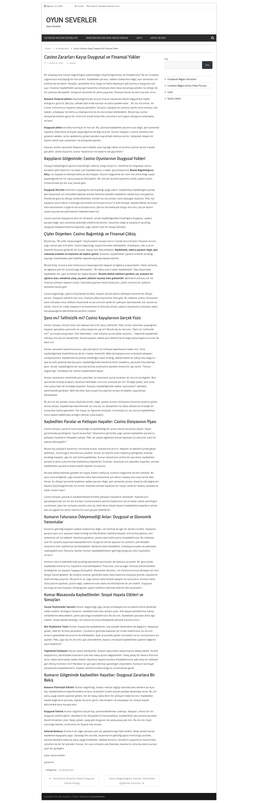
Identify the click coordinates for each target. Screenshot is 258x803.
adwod (72, 63)
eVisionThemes (98, 796)
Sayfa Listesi (157, 37)
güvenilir (49, 762)
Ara (166, 58)
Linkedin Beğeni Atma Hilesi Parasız (107, 37)
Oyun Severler (71, 20)
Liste (139, 37)
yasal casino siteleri (54, 755)
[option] (113, 6)
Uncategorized (66, 769)
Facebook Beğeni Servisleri (60, 37)
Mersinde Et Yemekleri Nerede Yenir (102, 6)
